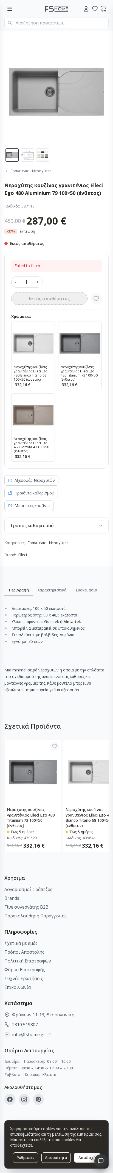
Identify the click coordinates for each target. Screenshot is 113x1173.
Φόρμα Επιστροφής (24, 970)
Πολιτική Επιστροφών (27, 961)
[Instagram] (24, 1099)
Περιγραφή (19, 590)
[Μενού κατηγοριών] (9, 8)
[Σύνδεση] (86, 9)
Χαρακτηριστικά (52, 590)
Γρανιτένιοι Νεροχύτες (47, 542)
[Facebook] (9, 1099)
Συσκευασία (86, 590)
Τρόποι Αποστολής (24, 952)
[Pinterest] (38, 1099)
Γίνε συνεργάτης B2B (26, 907)
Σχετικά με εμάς (21, 943)
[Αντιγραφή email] (49, 1034)
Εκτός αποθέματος (49, 298)
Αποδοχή (87, 1157)
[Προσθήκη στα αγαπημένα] (96, 298)
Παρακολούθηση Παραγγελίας (35, 916)
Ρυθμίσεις (25, 1157)
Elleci (22, 554)
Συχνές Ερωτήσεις (23, 978)
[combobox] (56, 23)
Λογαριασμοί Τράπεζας (28, 889)
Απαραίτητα (56, 1157)
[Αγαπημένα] (95, 9)
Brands (11, 898)
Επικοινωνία (17, 987)
